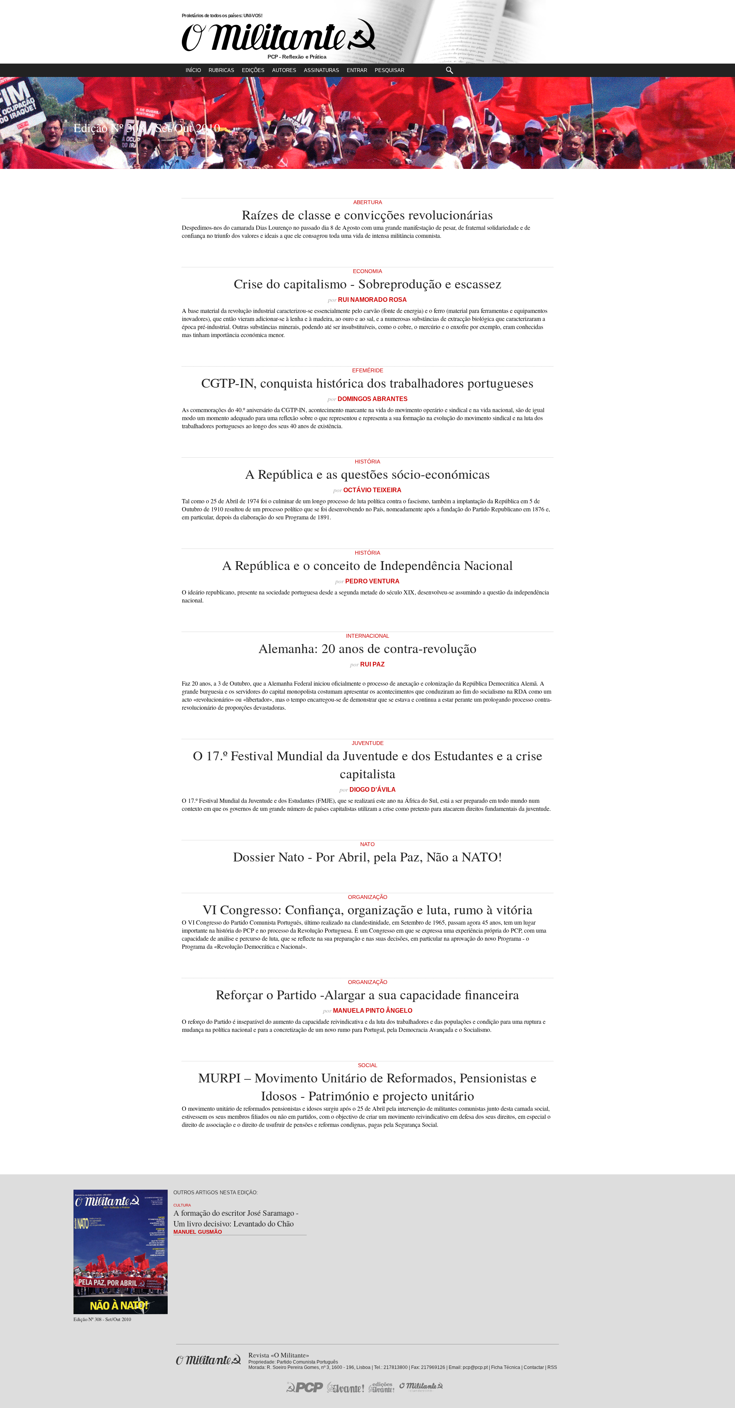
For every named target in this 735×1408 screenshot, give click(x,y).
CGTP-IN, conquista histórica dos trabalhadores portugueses (367, 382)
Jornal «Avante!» (345, 1387)
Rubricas (221, 70)
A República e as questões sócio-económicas (367, 474)
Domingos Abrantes (373, 399)
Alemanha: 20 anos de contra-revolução (367, 648)
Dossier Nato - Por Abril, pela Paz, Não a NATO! (367, 856)
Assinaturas (321, 70)
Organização (367, 897)
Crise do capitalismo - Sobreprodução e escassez (367, 283)
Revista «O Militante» (208, 1359)
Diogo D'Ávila (373, 789)
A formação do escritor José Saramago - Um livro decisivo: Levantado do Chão (236, 1218)
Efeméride (367, 370)
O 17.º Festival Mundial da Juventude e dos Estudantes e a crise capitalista (367, 764)
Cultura (182, 1205)
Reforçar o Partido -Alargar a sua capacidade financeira (367, 994)
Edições (253, 70)
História (367, 461)
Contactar (534, 1367)
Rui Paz (372, 664)
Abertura (367, 202)
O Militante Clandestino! (422, 1387)
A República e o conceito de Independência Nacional (367, 565)
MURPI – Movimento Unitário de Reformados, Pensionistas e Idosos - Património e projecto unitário (367, 1086)
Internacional (367, 636)
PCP (304, 1387)
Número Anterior (723, 127)
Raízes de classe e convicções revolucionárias (367, 214)
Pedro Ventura (372, 581)
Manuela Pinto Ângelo (372, 1010)
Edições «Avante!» (381, 1387)
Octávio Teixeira (372, 490)
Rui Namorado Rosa (372, 299)
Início (193, 70)
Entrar (357, 70)
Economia (367, 271)
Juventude (368, 743)
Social (367, 1065)
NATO (367, 844)
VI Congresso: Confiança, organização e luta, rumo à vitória (367, 909)
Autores (284, 70)
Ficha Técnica (505, 1367)
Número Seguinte (11, 127)
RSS (552, 1367)
